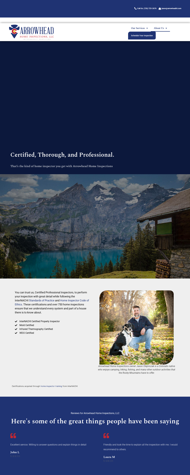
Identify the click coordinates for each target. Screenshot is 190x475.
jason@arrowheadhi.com (171, 8)
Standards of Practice (41, 300)
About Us (157, 21)
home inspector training (51, 386)
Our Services (136, 21)
